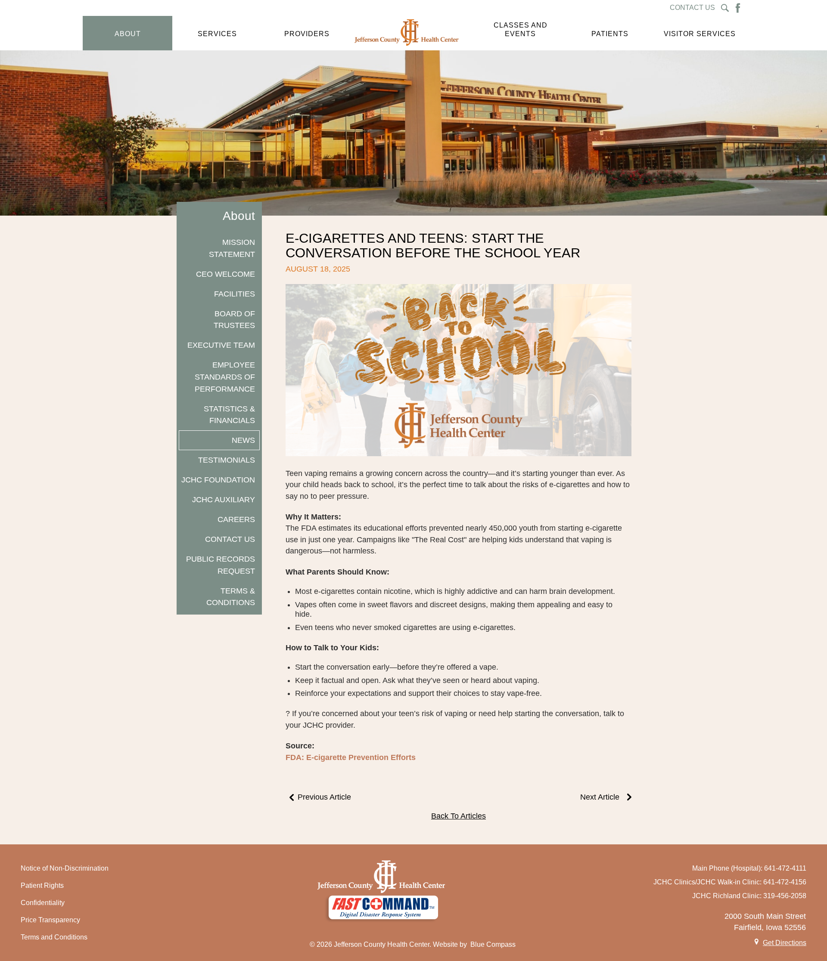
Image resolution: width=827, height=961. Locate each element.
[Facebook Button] (737, 8)
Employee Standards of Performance (225, 376)
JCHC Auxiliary (223, 499)
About (239, 215)
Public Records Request (220, 564)
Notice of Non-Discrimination (65, 868)
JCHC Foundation (218, 479)
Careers (236, 519)
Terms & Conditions (230, 596)
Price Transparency (50, 920)
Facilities (234, 293)
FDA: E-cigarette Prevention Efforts (351, 757)
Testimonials (226, 459)
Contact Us (230, 539)
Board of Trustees (234, 319)
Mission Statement (232, 248)
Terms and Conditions (54, 937)
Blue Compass (493, 944)
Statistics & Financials (229, 414)
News (243, 440)
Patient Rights (42, 885)
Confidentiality (43, 902)
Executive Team (221, 344)
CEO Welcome (225, 273)
